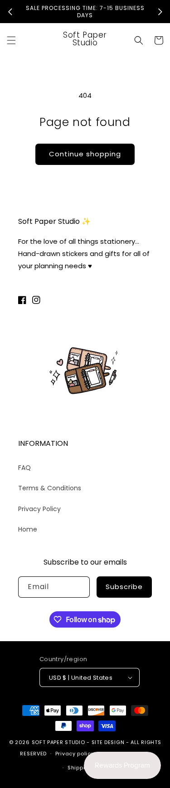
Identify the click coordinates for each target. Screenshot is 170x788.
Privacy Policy (39, 508)
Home (27, 529)
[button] (11, 40)
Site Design (108, 742)
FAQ (24, 467)
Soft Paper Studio (58, 742)
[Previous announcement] (10, 12)
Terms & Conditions (49, 488)
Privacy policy (74, 753)
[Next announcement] (160, 12)
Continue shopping (85, 154)
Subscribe (124, 586)
